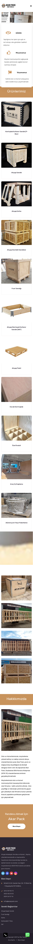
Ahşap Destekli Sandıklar (16, 250)
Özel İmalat (16, 445)
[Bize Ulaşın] (5, 935)
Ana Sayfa (11, 940)
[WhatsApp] (27, 935)
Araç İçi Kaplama (16, 484)
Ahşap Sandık (16, 173)
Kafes (3, 918)
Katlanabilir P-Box (7, 921)
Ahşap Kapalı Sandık (7, 911)
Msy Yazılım (23, 937)
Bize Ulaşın (16, 826)
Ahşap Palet (16, 368)
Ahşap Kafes (16, 211)
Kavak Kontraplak (16, 407)
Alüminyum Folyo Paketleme (16, 523)
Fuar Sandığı (16, 288)
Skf (2, 924)
